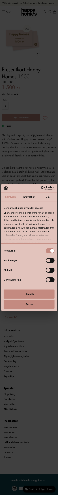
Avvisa (29, 304)
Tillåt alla (29, 294)
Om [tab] (47, 197)
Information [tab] (29, 197)
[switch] (50, 260)
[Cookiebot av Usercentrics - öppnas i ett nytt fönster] (41, 188)
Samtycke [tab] (10, 197)
